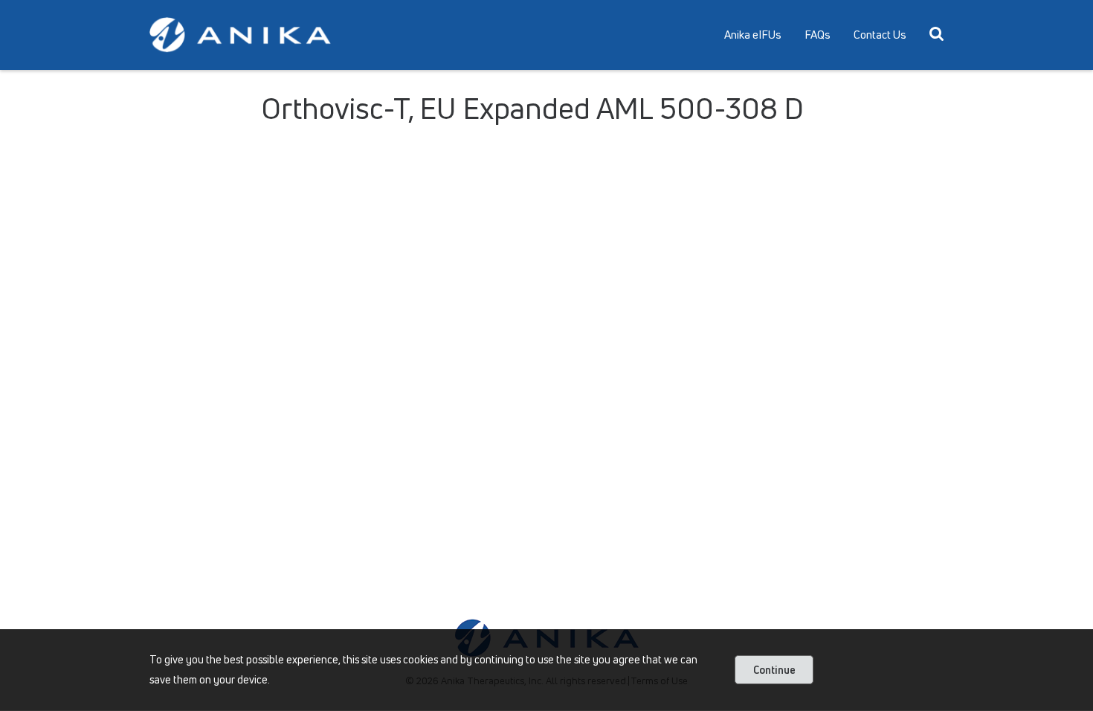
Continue (774, 670)
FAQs (818, 34)
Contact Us (880, 34)
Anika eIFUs (752, 34)
